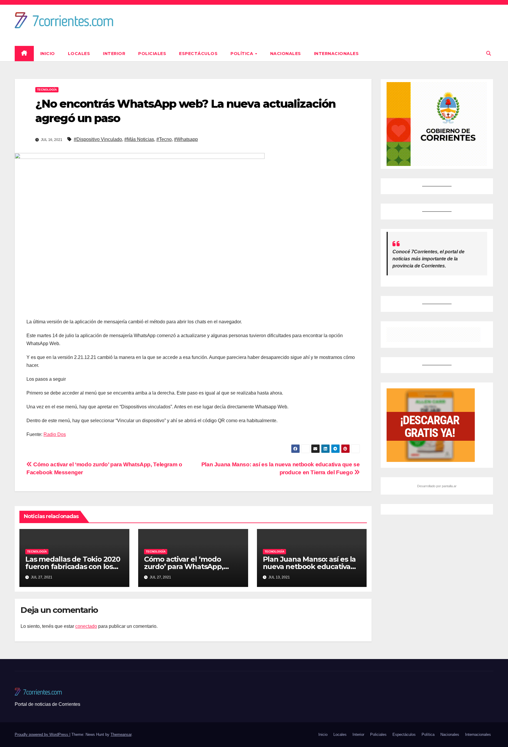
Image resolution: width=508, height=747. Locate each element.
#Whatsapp (186, 139)
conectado (86, 626)
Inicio (47, 53)
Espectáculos (198, 53)
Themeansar (121, 734)
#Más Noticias (139, 139)
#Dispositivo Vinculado (98, 139)
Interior (114, 53)
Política (242, 53)
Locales (79, 53)
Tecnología (47, 89)
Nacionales (285, 53)
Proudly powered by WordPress (42, 734)
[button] (488, 53)
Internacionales (336, 53)
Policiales (152, 53)
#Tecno (164, 139)
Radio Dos (55, 434)
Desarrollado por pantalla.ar (437, 486)
